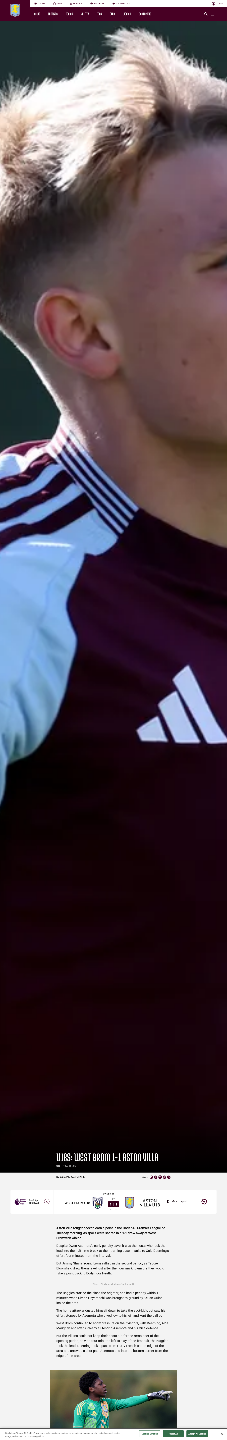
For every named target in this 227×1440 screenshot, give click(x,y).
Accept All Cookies (197, 1434)
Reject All (173, 1434)
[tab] (39, 3)
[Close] (221, 1434)
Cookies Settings (150, 1434)
